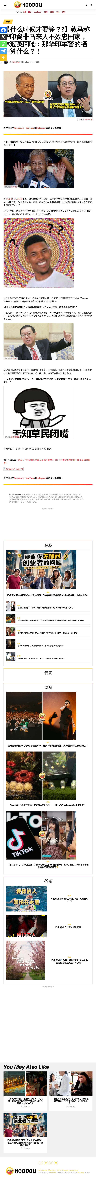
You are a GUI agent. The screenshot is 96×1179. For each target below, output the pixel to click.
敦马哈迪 (79, 497)
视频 (63, 12)
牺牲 (29, 499)
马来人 (34, 502)
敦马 (73, 497)
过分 (81, 499)
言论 (77, 499)
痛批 (38, 499)
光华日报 (88, 119)
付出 (61, 495)
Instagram (41, 128)
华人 (71, 495)
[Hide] (1, 63)
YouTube (30, 128)
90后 (46, 12)
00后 (52, 12)
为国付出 (47, 495)
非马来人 (21, 502)
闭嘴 (11, 502)
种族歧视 (59, 499)
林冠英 (12, 499)
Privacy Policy (73, 1170)
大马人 (12, 497)
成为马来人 (45, 497)
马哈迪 (28, 502)
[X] (3, 37)
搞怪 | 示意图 (15, 437)
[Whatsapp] (3, 44)
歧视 (17, 499)
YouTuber (38, 12)
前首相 (66, 495)
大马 (24, 12)
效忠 (69, 497)
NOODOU (53, 1172)
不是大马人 (30, 495)
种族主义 (52, 499)
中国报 (9, 199)
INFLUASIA (81, 1172)
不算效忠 (39, 495)
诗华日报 (14, 187)
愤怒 (39, 497)
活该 (21, 499)
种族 (46, 499)
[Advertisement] (48, 524)
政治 (57, 497)
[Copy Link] (3, 57)
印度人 (76, 495)
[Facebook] (3, 30)
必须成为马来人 (26, 497)
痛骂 (42, 499)
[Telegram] (3, 51)
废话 (17, 497)
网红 (29, 12)
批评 (53, 497)
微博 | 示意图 (15, 286)
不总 (24, 495)
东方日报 (18, 199)
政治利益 (62, 497)
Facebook (19, 128)
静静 (15, 502)
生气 (33, 499)
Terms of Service (62, 1170)
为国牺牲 (55, 495)
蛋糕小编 (15, 62)
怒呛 (35, 497)
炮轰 (25, 499)
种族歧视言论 (69, 499)
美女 (58, 12)
